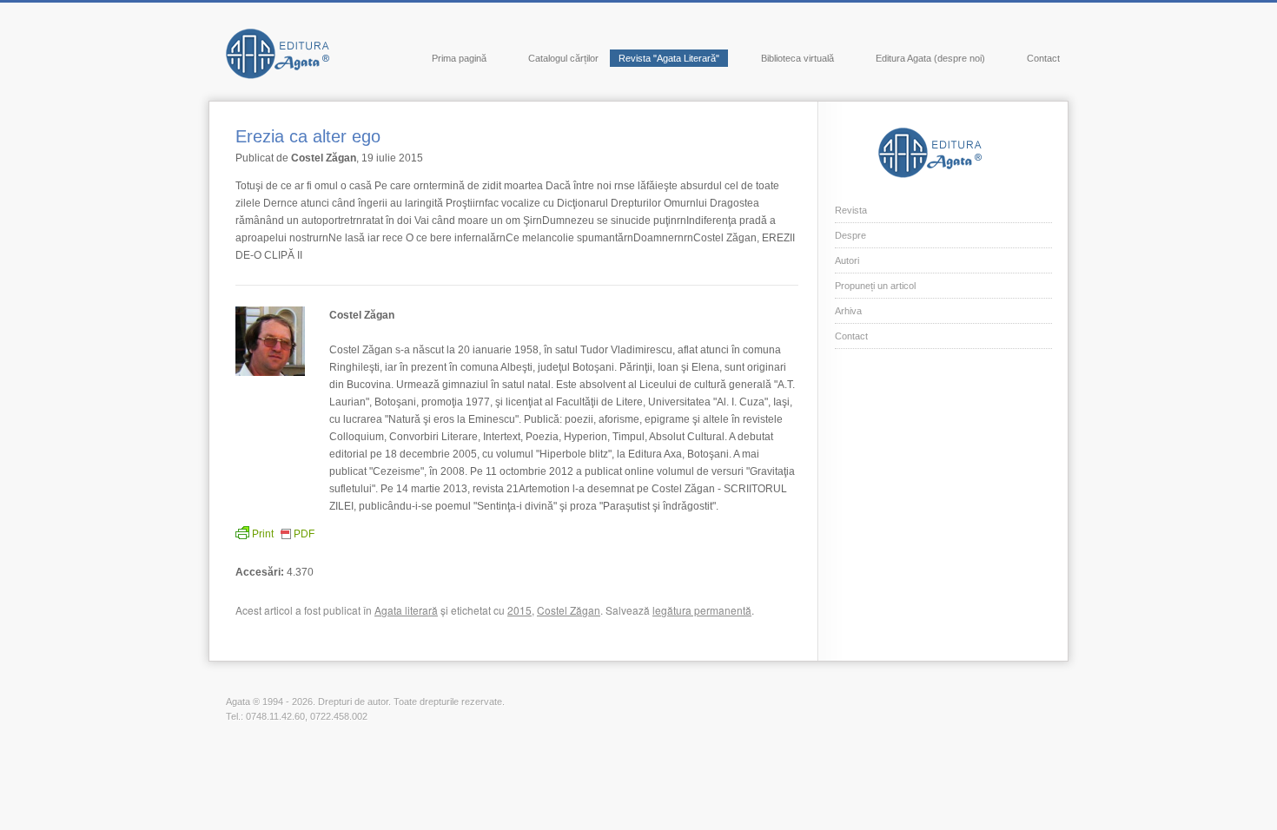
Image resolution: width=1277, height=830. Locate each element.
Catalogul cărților (563, 58)
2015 (519, 610)
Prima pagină (459, 58)
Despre (850, 235)
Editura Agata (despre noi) (930, 58)
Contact (1043, 58)
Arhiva (848, 311)
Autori (847, 260)
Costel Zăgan (568, 610)
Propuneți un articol (875, 285)
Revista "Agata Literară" (669, 58)
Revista (851, 210)
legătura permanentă (701, 610)
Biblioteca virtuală (797, 58)
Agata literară (406, 610)
